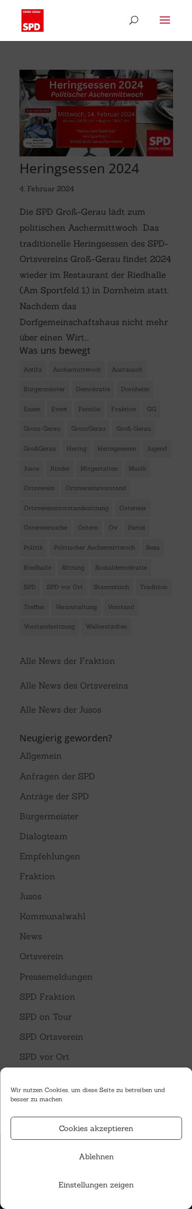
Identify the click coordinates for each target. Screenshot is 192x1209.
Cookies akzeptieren (96, 1128)
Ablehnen (96, 1156)
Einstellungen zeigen (96, 1185)
